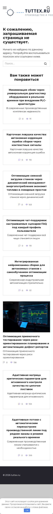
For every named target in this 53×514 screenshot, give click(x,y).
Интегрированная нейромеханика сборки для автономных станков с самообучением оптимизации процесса (26, 268)
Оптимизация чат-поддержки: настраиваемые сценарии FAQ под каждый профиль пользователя (26, 225)
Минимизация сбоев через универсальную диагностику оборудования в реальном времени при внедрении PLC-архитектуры (26, 96)
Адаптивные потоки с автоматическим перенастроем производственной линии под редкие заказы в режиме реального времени (26, 428)
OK (27, 510)
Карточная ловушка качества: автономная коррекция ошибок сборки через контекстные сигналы (27, 139)
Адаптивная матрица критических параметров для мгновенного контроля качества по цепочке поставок (26, 382)
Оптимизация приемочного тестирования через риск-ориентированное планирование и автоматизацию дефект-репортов (26, 341)
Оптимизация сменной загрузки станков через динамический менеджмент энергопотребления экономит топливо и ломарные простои (26, 182)
